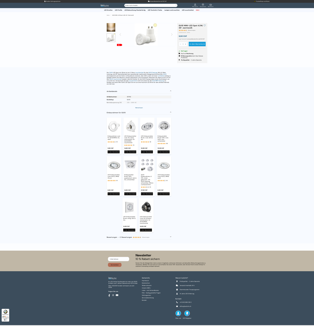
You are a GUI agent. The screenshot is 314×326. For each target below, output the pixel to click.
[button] (120, 34)
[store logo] (105, 5)
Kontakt (144, 300)
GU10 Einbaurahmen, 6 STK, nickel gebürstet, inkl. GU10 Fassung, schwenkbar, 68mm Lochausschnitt (147, 179)
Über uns (178, 318)
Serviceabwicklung (148, 298)
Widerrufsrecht (147, 285)
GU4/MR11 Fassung (158, 81)
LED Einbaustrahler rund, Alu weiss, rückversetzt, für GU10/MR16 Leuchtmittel (130, 139)
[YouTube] (117, 295)
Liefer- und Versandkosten (150, 290)
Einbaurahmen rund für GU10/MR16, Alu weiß (114, 137)
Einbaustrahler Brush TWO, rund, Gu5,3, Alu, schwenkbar (163, 138)
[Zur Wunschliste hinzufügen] (205, 25)
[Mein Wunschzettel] (203, 5)
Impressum (145, 280)
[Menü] (8, 310)
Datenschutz (146, 283)
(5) (167, 143)
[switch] (5, 320)
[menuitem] (108, 10)
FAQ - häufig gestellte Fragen (151, 293)
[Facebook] (109, 295)
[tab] (139, 91)
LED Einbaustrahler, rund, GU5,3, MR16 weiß (164, 176)
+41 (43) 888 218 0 (186, 302)
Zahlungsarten (146, 295)
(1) (117, 142)
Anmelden (115, 265)
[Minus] (180, 44)
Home (108, 15)
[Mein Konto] (195, 5)
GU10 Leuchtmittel (115, 79)
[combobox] (150, 5)
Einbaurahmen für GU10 (116, 113)
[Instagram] (113, 295)
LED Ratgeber (187, 318)
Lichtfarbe (161, 76)
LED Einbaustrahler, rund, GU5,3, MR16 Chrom (114, 176)
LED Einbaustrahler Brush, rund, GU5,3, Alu (147, 137)
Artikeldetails (112, 91)
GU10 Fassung (152, 72)
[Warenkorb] (210, 5)
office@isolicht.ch (185, 306)
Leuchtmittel (140, 72)
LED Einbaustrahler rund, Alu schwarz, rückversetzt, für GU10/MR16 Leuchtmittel (146, 220)
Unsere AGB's (146, 288)
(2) (150, 142)
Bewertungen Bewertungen (128, 237)
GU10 (111, 72)
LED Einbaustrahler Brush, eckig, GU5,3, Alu (129, 218)
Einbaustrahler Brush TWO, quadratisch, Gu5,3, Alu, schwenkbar (130, 177)
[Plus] (186, 44)
